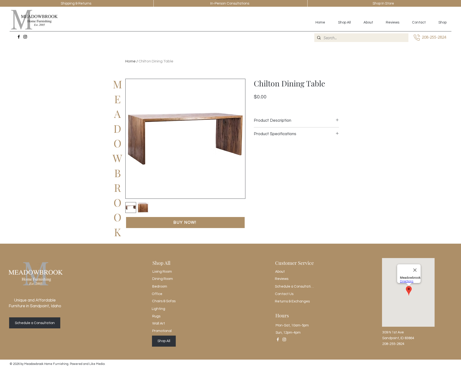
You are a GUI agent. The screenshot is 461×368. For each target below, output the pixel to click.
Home (130, 61)
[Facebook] (18, 36)
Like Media (97, 364)
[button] (185, 222)
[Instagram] (25, 36)
